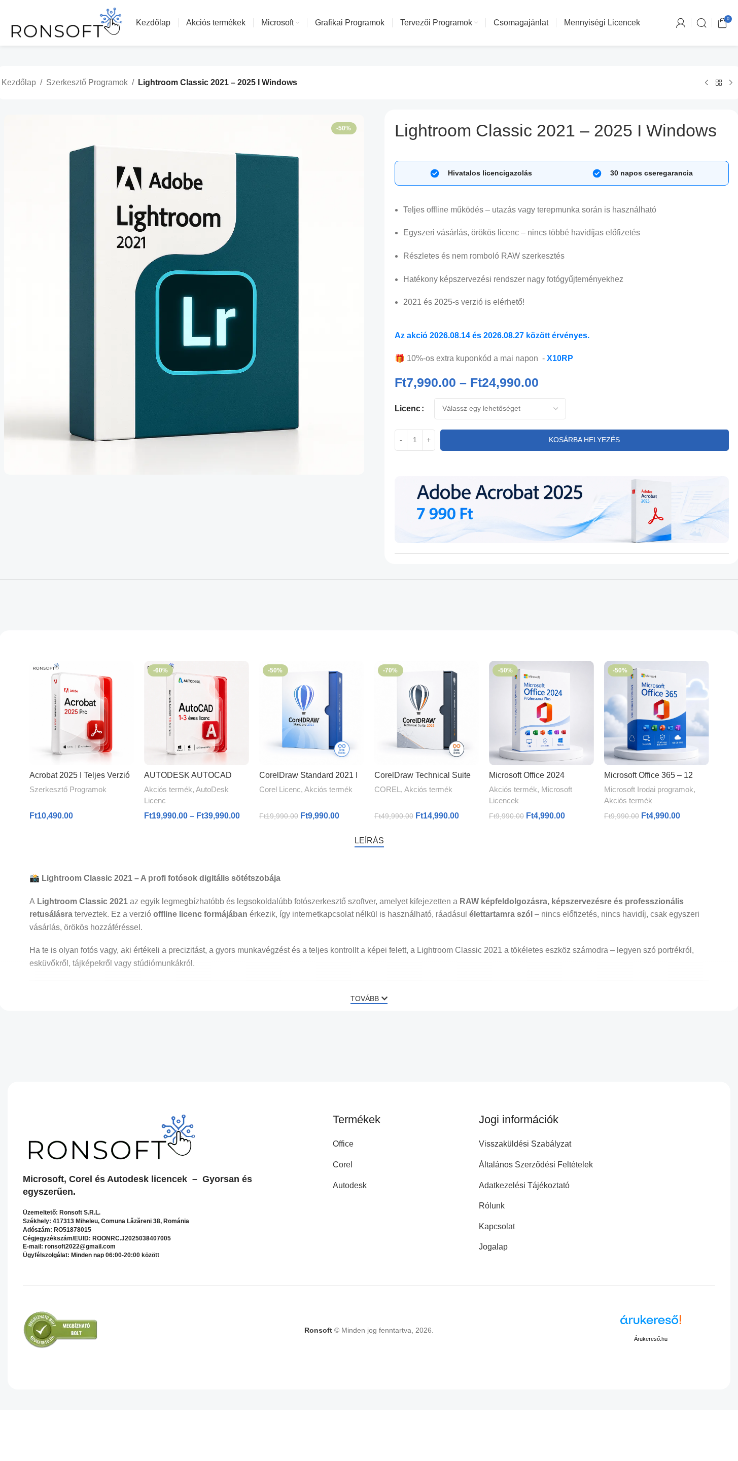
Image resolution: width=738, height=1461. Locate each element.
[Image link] (562, 509)
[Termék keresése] (701, 23)
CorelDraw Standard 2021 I (308, 775)
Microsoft (43, 1179)
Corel (80, 1179)
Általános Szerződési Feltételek (536, 1164)
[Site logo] (67, 22)
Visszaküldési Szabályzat (525, 1143)
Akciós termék (168, 789)
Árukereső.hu (650, 1339)
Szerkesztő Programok (87, 82)
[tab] (369, 840)
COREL (387, 789)
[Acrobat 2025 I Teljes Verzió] (81, 713)
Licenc (407, 408)
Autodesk (128, 1179)
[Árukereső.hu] (650, 1323)
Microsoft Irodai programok (648, 789)
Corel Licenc (280, 789)
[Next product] (731, 83)
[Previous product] (706, 83)
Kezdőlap (19, 82)
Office (343, 1143)
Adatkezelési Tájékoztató (524, 1185)
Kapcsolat (497, 1226)
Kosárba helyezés (584, 440)
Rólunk (492, 1205)
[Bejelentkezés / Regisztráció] (681, 23)
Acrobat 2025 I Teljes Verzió (79, 775)
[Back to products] (719, 83)
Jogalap (493, 1246)
